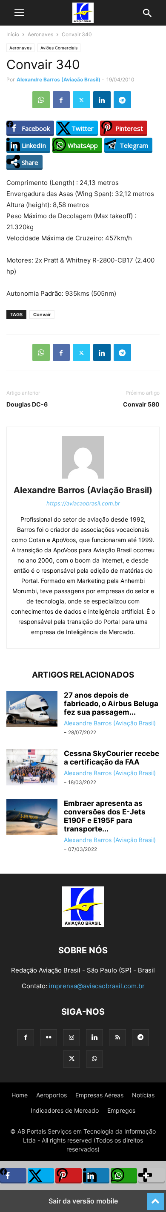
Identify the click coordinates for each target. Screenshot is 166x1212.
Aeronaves (40, 34)
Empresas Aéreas (99, 1095)
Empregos (121, 1110)
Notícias (143, 1095)
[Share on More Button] (151, 1175)
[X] (81, 99)
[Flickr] (48, 1037)
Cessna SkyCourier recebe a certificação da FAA (111, 757)
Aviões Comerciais (58, 47)
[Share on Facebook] (13, 1175)
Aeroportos (51, 1095)
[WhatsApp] (41, 99)
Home (19, 1095)
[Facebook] (61, 99)
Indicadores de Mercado (65, 1110)
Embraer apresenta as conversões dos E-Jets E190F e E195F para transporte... (105, 816)
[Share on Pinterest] (68, 1175)
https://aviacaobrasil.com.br (83, 503)
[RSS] (117, 1037)
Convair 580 (141, 404)
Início (12, 34)
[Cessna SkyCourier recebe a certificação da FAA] (31, 768)
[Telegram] (122, 99)
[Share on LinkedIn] (96, 1175)
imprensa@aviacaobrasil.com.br (97, 986)
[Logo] (83, 925)
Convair (42, 314)
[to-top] (155, 1198)
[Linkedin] (102, 99)
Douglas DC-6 (27, 404)
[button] (19, 13)
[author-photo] (83, 478)
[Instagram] (71, 1037)
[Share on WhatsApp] (124, 1175)
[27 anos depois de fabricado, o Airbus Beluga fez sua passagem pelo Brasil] (31, 710)
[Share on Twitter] (41, 1175)
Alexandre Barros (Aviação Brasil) (58, 79)
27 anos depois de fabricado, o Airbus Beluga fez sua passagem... (111, 703)
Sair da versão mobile (83, 1201)
